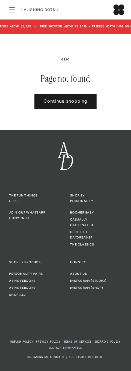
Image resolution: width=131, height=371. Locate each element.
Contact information (65, 348)
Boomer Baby (82, 212)
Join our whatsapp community (27, 215)
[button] (12, 9)
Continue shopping (65, 101)
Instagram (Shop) (86, 288)
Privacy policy (48, 342)
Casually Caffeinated (81, 222)
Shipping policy (107, 342)
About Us (78, 274)
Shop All (17, 295)
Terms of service (78, 342)
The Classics (82, 244)
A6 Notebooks (22, 288)
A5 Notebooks (22, 281)
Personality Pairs (26, 274)
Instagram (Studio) (88, 281)
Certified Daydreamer (81, 234)
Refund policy (21, 342)
